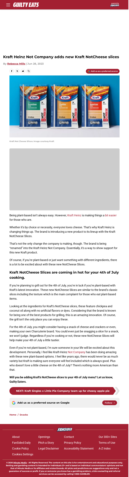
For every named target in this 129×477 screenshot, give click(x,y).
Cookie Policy (20, 448)
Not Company (76, 352)
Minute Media (20, 462)
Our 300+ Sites (108, 436)
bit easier (110, 215)
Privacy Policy (72, 442)
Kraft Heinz (74, 215)
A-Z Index (105, 448)
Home (12, 414)
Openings (44, 436)
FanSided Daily (21, 442)
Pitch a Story (46, 442)
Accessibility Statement (79, 448)
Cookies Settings (22, 454)
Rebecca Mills (16, 63)
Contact (69, 436)
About (16, 436)
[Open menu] (8, 5)
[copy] (28, 71)
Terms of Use (107, 442)
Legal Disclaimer (48, 448)
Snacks (24, 414)
